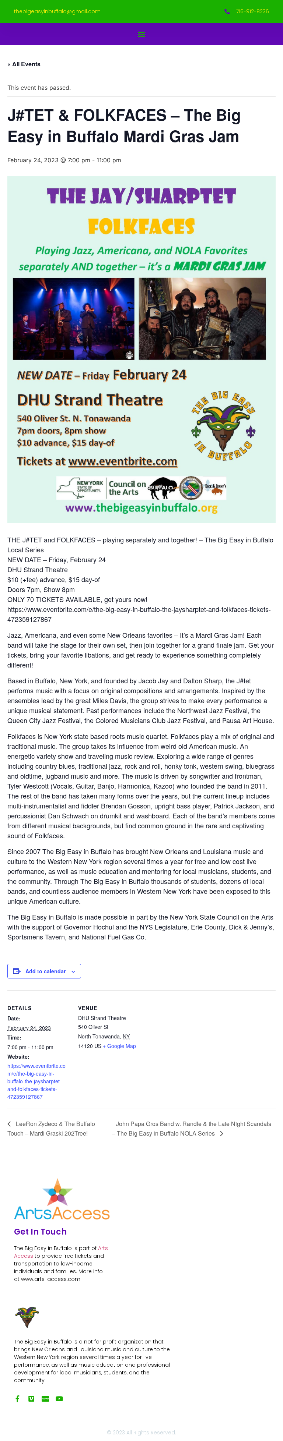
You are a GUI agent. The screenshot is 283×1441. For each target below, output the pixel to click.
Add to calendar (45, 971)
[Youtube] (59, 1398)
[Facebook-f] (17, 1398)
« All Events (24, 64)
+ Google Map (119, 1045)
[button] (142, 34)
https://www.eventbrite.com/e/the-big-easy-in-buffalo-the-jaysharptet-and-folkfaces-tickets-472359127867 (36, 1081)
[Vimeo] (31, 1398)
